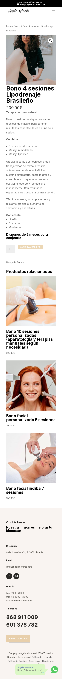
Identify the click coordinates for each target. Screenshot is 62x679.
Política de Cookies (17, 661)
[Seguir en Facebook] (9, 576)
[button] (50, 40)
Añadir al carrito (30, 247)
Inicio (9, 26)
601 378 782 (22, 624)
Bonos (17, 26)
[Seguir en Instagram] (16, 576)
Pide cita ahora (18, 638)
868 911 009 (22, 617)
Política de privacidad (42, 657)
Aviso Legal (34, 661)
